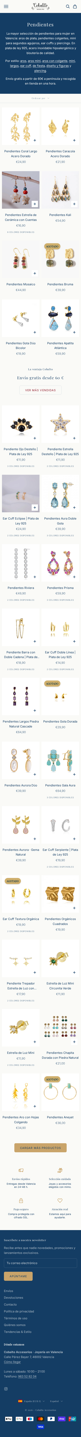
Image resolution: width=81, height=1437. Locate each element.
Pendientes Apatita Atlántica (60, 345)
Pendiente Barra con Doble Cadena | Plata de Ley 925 (21, 655)
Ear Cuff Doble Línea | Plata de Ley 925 (60, 654)
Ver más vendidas (40, 390)
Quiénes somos (15, 1325)
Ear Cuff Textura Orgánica (21, 919)
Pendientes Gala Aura (60, 785)
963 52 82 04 (27, 1376)
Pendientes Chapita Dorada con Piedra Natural (60, 1055)
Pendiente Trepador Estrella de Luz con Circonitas (21, 986)
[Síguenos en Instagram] (6, 1389)
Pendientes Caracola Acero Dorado (60, 153)
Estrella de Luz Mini (20, 1053)
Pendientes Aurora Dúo (21, 785)
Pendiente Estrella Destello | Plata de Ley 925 (60, 451)
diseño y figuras (57, 66)
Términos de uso (15, 1318)
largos (14, 66)
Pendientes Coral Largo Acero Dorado (20, 153)
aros (23, 61)
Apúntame (18, 1276)
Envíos (8, 1291)
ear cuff (25, 66)
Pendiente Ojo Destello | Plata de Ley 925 (21, 451)
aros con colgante (54, 61)
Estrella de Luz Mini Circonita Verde (60, 986)
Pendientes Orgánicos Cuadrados (60, 921)
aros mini (34, 61)
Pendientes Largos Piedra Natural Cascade (21, 724)
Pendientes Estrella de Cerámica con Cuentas (21, 217)
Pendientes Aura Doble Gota (60, 521)
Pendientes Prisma (60, 588)
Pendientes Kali (60, 215)
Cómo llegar (12, 1362)
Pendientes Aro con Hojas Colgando (21, 1119)
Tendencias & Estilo (17, 1332)
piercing (40, 71)
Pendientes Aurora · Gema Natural (21, 852)
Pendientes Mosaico (20, 284)
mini (72, 61)
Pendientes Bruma (60, 284)
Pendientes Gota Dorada (60, 721)
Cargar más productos (40, 1148)
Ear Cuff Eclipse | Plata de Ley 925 (21, 521)
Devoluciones (13, 1297)
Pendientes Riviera (21, 588)
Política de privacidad (19, 1311)
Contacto (10, 1304)
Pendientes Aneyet (60, 1117)
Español (54, 1401)
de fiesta (39, 66)
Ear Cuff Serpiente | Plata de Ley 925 (60, 852)
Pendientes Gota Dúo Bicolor (21, 345)
